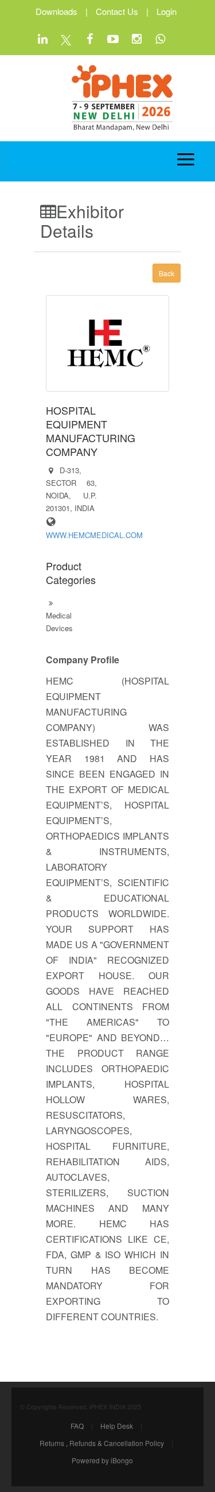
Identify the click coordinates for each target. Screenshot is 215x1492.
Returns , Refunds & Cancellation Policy (102, 1443)
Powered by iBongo (102, 1460)
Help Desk (116, 1426)
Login (167, 11)
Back (166, 273)
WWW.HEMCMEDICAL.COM (94, 534)
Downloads (56, 11)
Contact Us (117, 11)
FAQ (77, 1426)
